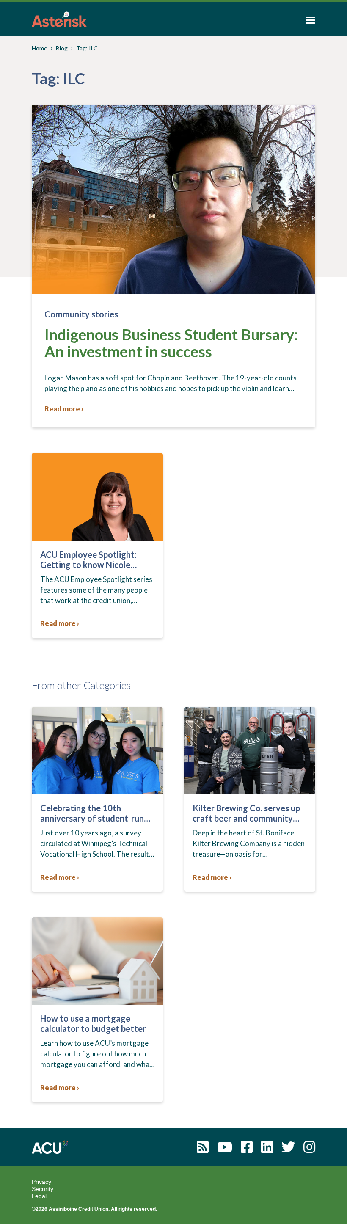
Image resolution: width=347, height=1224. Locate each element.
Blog (62, 48)
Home (39, 48)
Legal (39, 1196)
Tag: (87, 48)
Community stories (81, 314)
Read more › (63, 409)
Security (42, 1188)
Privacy (41, 1181)
